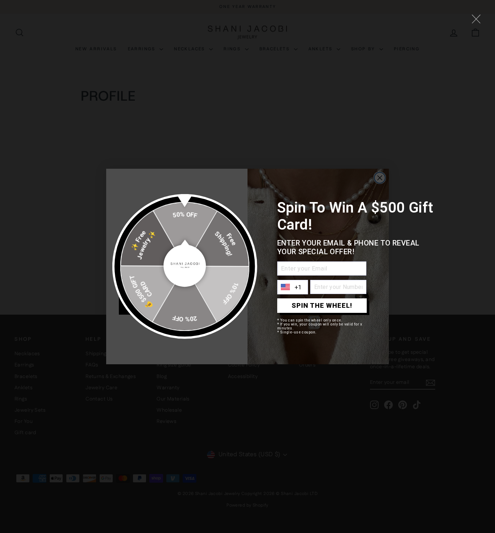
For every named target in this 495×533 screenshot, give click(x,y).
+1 (298, 287)
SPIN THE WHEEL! (322, 305)
